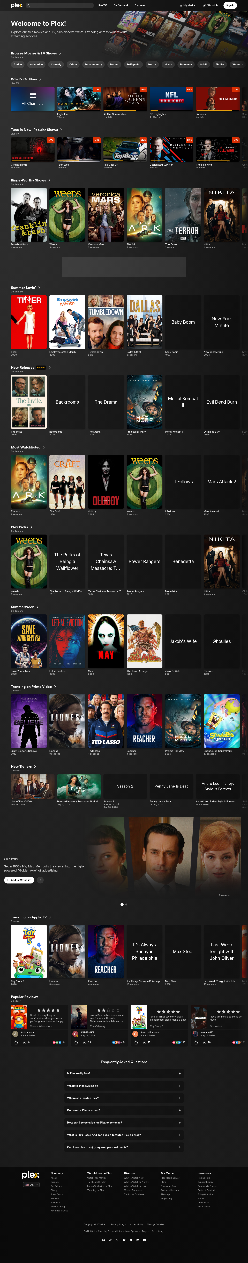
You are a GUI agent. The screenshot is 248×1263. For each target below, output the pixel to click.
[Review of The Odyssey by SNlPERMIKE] (99, 1017)
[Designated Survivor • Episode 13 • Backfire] (171, 153)
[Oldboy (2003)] (106, 485)
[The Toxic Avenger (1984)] (144, 644)
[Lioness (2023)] (67, 724)
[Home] (17, 5)
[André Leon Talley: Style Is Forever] (218, 791)
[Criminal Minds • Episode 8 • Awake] (33, 153)
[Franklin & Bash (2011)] (29, 218)
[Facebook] (130, 1240)
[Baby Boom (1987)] (183, 325)
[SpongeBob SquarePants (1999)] (222, 724)
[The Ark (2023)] (144, 218)
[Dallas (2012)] (144, 325)
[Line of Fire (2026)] (33, 791)
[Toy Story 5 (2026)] (29, 955)
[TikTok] (110, 1240)
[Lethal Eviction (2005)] (67, 644)
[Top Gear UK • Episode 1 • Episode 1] (125, 153)
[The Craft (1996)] (67, 485)
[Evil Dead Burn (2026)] (222, 405)
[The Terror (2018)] (183, 218)
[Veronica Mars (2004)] (106, 218)
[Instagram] (103, 1240)
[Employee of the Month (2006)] (67, 325)
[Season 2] (125, 791)
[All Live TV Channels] (33, 102)
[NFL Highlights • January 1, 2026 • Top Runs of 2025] (171, 102)
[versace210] (195, 1034)
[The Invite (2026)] (29, 405)
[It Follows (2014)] (183, 485)
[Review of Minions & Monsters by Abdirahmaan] (39, 1017)
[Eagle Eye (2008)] (79, 102)
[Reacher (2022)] (144, 724)
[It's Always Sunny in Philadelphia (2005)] (144, 955)
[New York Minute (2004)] (222, 325)
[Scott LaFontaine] (135, 1034)
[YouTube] (144, 1240)
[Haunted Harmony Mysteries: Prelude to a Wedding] (79, 791)
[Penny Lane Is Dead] (171, 791)
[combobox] (62, 5)
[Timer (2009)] (29, 325)
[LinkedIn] (137, 1240)
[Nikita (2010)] (222, 218)
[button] (243, 64)
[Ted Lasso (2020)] (106, 724)
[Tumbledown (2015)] (106, 325)
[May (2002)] (106, 644)
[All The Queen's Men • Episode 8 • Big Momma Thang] (125, 102)
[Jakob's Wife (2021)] (183, 644)
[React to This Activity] (15, 1042)
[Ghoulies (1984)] (222, 644)
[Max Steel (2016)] (183, 955)
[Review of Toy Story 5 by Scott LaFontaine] (159, 1017)
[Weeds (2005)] (67, 218)
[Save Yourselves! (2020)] (29, 644)
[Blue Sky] (124, 1240)
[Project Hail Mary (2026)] (144, 405)
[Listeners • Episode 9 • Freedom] (218, 102)
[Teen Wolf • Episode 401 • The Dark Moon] (79, 153)
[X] (117, 1240)
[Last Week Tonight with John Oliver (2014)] (222, 955)
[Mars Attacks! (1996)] (222, 485)
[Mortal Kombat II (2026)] (183, 405)
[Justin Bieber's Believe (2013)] (29, 724)
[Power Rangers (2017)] (144, 565)
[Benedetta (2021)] (183, 565)
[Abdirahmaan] (15, 1034)
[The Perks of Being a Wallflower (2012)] (67, 565)
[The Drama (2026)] (106, 405)
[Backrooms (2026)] (67, 405)
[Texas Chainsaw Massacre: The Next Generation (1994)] (106, 565)
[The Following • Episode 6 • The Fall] (218, 153)
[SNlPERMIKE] (75, 1034)
